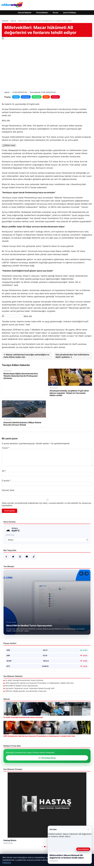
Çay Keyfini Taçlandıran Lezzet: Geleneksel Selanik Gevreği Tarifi (29, 688)
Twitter (16, 97)
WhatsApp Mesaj (47, 758)
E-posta (6, 480)
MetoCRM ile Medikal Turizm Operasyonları (21, 686)
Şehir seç (10, 535)
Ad (4, 471)
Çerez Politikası (69, 12)
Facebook (25, 97)
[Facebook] (6, 557)
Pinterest (55, 97)
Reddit (46, 97)
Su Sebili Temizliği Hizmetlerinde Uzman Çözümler (24, 680)
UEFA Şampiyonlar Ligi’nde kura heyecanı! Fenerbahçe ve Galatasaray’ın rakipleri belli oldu (39, 683)
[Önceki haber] (81, 573)
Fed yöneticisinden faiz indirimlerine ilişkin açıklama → (72, 355)
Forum (55, 12)
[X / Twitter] (13, 557)
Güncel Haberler (24, 12)
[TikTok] (33, 557)
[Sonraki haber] (86, 573)
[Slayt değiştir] (42, 846)
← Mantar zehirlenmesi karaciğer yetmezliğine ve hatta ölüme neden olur (26, 355)
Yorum (5, 448)
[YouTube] (27, 557)
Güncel (13, 21)
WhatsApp (36, 97)
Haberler (5, 21)
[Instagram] (20, 557)
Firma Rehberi (42, 12)
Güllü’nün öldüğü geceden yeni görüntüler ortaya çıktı (25, 691)
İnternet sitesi (8, 490)
